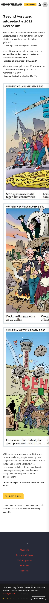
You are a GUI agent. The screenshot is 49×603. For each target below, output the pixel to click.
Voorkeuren (8, 598)
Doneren (24, 570)
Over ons (24, 549)
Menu (45, 5)
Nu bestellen (13, 496)
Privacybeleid (9, 593)
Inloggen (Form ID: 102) (40, 4)
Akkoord (38, 598)
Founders (24, 565)
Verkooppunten (24, 560)
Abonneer (30, 5)
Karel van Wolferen (24, 555)
